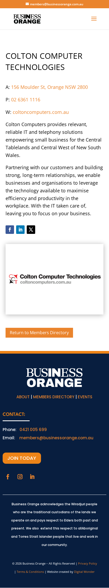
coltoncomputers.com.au (41, 112)
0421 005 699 (33, 429)
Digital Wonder (84, 572)
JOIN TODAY (21, 458)
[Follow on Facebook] (10, 229)
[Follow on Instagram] (20, 477)
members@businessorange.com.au (56, 438)
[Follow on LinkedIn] (20, 229)
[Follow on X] (31, 229)
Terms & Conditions (30, 572)
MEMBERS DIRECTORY (53, 397)
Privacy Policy (87, 563)
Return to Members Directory (39, 333)
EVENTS (85, 397)
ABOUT (23, 397)
